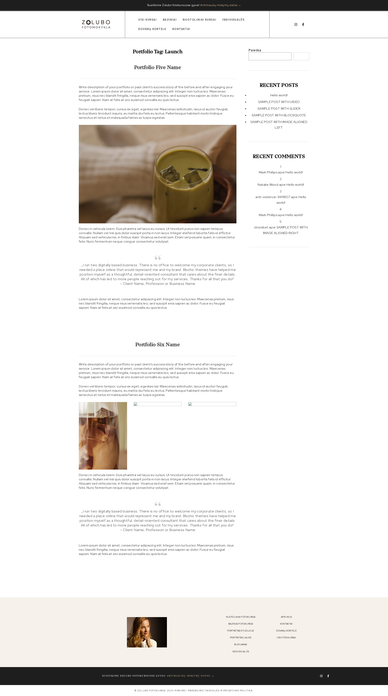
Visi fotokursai (286, 637)
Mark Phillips (268, 172)
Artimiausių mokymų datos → (220, 5)
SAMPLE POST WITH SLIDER (278, 108)
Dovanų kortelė (152, 29)
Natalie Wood (268, 184)
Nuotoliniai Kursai (199, 19)
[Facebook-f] (303, 24)
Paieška (255, 50)
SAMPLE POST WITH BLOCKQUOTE (279, 115)
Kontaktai (181, 29)
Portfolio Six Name (157, 345)
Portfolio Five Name (157, 68)
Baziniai (170, 19)
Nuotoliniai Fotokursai (241, 616)
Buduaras (240, 644)
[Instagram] (296, 24)
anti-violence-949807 (272, 197)
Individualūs (233, 19)
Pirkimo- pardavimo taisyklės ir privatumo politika (214, 690)
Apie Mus (286, 616)
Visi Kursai (147, 19)
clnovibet (261, 227)
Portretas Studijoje (240, 630)
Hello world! (279, 95)
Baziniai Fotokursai (240, 623)
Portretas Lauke (241, 637)
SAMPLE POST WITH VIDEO (279, 102)
